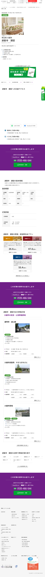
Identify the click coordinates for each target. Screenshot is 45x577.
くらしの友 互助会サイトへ (22, 0)
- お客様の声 (3, 551)
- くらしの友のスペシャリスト (6, 546)
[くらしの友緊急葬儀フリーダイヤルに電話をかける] (13, 1)
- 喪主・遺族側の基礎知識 (25, 541)
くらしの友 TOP (4, 7)
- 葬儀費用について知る (25, 514)
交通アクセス (3, 82)
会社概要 (40, 2)
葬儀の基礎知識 (34, 2)
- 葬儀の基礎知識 (24, 539)
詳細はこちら (36, 357)
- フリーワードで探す (4, 527)
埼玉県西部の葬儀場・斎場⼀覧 (33, 7)
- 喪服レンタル (34, 521)
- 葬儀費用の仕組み (24, 517)
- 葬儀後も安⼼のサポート (5, 548)
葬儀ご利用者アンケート (25, 555)
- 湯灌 (32, 515)
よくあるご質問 (14, 555)
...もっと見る (7, 343)
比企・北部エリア (17, 460)
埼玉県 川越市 (7, 37)
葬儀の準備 (27, 2)
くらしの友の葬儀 (20, 2)
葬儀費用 (14, 2)
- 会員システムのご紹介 (15, 517)
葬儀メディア (13, 537)
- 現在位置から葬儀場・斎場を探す (6, 533)
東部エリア (5, 460)
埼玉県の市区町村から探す (21, 7)
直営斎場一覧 (13, 525)
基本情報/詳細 (15, 82)
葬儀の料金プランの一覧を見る (22, 275)
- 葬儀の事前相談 (14, 514)
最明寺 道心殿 (10, 322)
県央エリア (26, 460)
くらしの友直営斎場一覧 (22, 466)
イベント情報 (34, 555)
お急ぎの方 (3, 511)
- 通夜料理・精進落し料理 (36, 517)
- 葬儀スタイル (3, 544)
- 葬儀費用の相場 (24, 515)
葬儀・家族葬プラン (28, 82)
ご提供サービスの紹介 (36, 511)
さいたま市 (16, 456)
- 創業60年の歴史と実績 (5, 541)
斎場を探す (8, 2)
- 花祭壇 (33, 514)
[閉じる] (37, 558)
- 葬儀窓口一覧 (3, 559)
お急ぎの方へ (32, 1)
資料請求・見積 (23, 165)
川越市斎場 (8, 406)
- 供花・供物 (34, 519)
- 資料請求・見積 (4, 558)
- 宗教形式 (2, 543)
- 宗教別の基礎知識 (24, 544)
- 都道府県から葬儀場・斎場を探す (6, 530)
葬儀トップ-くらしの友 (5, 508)
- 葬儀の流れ (13, 515)
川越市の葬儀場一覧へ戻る (22, 445)
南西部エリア (27, 456)
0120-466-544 (24, 160)
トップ (4, 2)
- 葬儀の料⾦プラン (24, 519)
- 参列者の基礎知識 (24, 543)
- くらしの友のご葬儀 (4, 539)
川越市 (4, 456)
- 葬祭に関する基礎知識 (25, 546)
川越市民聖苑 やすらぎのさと (16, 362)
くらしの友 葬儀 (12, 7)
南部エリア (37, 456)
